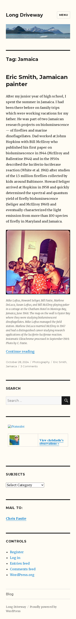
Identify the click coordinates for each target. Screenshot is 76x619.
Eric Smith (59, 362)
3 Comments (28, 366)
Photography (41, 362)
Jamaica (11, 366)
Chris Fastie (16, 518)
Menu (63, 14)
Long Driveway (24, 15)
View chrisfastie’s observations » (51, 442)
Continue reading (20, 351)
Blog (10, 594)
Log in (15, 558)
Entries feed (20, 563)
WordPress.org (22, 575)
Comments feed (22, 569)
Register (17, 552)
